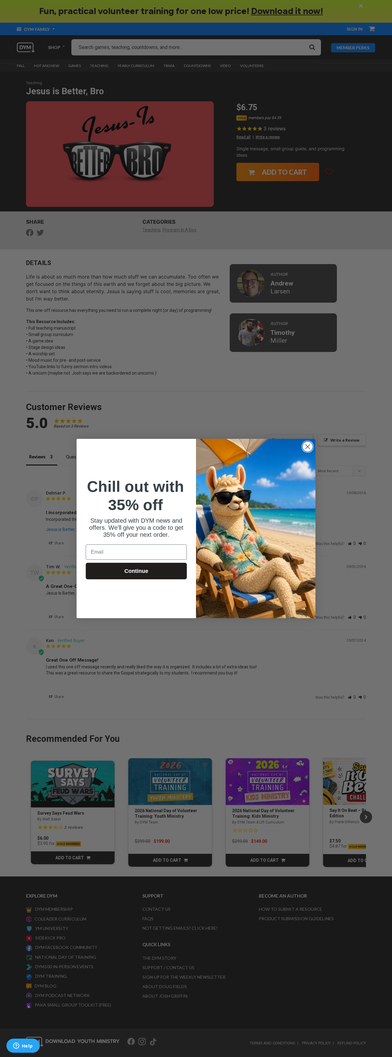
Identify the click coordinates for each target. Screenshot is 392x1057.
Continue (136, 571)
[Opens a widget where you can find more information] (23, 1046)
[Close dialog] (307, 446)
